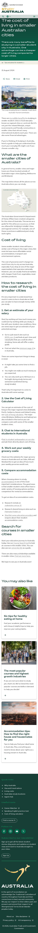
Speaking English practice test (16, 811)
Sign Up (6, 855)
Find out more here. (23, 556)
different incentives (20, 224)
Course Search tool (21, 543)
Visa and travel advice (13, 788)
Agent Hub (8, 797)
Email (16, 79)
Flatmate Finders (12, 512)
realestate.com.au (12, 505)
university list (16, 548)
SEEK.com (9, 337)
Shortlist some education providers (19, 515)
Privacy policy (8, 920)
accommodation (8, 482)
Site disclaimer (22, 916)
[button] (3, 16)
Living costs (9, 791)
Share (6, 79)
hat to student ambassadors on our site (18, 439)
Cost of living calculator (14, 415)
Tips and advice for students (13, 62)
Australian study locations (14, 794)
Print (26, 79)
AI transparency (24, 920)
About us (10, 916)
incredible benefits (17, 118)
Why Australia (10, 785)
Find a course (9, 820)
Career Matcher (11, 808)
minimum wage (26, 348)
